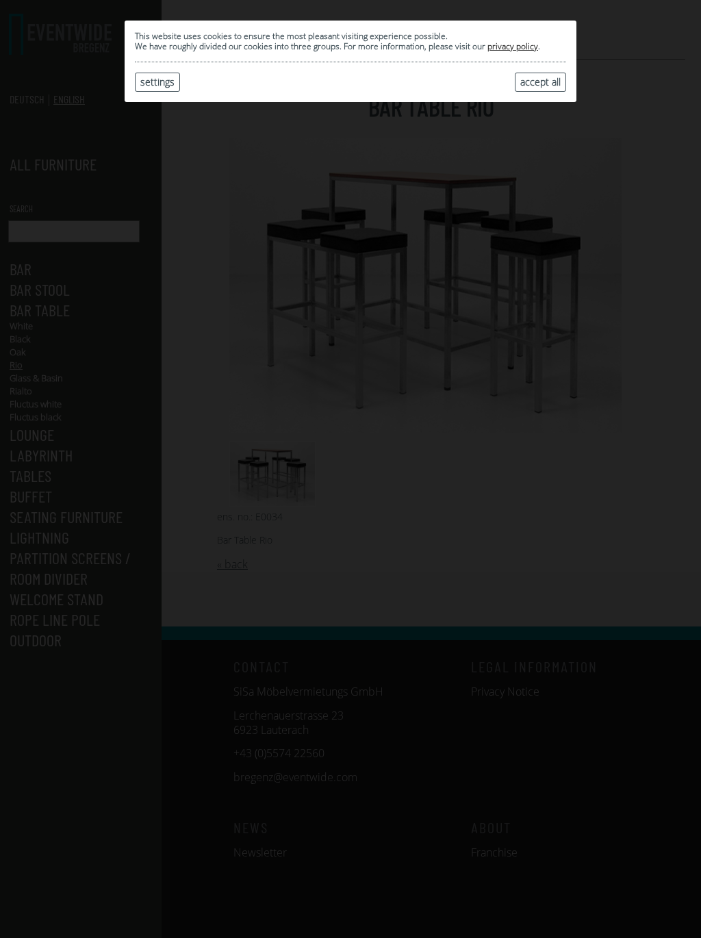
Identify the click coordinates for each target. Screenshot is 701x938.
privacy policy (512, 46)
